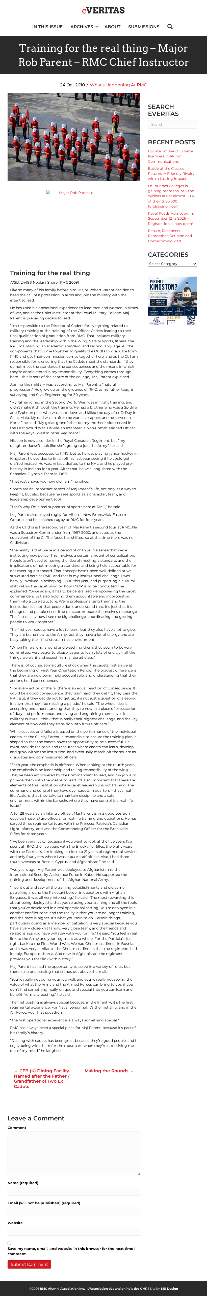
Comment (17, 1127)
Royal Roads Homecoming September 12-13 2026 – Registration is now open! (171, 218)
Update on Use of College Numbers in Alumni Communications (170, 156)
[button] (96, 27)
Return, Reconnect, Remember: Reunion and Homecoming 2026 (170, 235)
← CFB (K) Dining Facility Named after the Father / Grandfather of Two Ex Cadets (41, 1078)
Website (15, 1223)
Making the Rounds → (109, 1070)
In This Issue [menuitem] (47, 26)
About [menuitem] (112, 26)
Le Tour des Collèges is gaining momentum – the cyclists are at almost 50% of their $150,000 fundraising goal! (171, 196)
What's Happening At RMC (118, 84)
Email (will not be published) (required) (44, 1203)
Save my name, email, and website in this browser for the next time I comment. (72, 1251)
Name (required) (23, 1183)
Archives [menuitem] (81, 26)
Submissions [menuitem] (144, 26)
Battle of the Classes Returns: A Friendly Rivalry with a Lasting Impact (171, 173)
